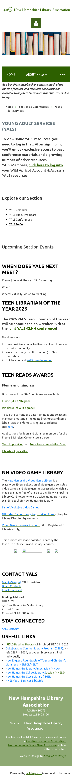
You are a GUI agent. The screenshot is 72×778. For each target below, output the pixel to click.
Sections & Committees (34, 106)
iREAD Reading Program (21, 644)
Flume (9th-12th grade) (17, 401)
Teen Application (12, 444)
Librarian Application (15, 451)
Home (9, 106)
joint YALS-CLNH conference (32, 328)
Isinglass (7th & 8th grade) (18, 407)
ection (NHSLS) (35, 672)
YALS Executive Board (22, 214)
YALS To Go (16, 224)
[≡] (62, 74)
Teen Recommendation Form (48, 444)
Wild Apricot (34, 773)
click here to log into (46, 165)
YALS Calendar (18, 210)
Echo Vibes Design (55, 756)
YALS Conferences (20, 219)
